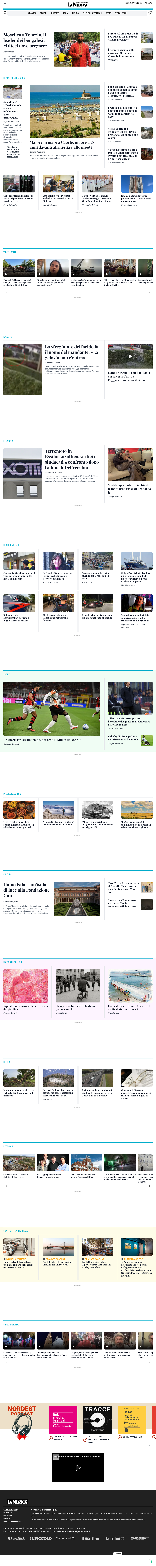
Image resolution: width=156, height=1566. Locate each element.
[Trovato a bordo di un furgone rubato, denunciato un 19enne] (97, 603)
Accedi (150, 3)
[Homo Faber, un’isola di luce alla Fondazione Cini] (77, 899)
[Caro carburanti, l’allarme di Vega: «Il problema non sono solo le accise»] (19, 183)
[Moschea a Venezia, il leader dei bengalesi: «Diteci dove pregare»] (77, 49)
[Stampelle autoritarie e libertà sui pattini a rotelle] (78, 986)
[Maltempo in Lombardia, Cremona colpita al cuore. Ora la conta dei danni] (53, 1341)
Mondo (75, 13)
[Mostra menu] (4, 3)
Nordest (55, 13)
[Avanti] (150, 291)
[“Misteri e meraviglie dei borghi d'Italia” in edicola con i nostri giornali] (97, 810)
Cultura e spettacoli (92, 13)
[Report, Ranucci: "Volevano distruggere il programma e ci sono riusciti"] (120, 1341)
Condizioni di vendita (10, 1511)
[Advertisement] (78, 21)
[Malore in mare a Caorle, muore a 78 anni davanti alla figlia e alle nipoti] (65, 111)
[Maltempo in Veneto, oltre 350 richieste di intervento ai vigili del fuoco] (19, 1078)
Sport (109, 13)
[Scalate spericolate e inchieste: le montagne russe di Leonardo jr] (130, 464)
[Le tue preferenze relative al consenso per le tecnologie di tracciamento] (151, 1561)
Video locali (121, 13)
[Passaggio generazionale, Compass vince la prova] (53, 1162)
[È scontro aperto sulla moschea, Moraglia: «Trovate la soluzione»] (147, 54)
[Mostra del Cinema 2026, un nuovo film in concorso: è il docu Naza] (147, 904)
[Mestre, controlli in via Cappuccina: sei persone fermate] (58, 603)
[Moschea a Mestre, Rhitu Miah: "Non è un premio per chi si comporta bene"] (53, 268)
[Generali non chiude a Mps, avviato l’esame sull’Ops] (86, 1162)
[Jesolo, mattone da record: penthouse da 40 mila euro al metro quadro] (137, 184)
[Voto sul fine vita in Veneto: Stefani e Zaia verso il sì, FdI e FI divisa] (58, 183)
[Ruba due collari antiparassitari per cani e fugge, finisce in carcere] (19, 603)
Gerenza (7, 1515)
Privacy (7, 1518)
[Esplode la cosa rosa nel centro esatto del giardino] (25, 986)
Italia (65, 13)
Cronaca (32, 13)
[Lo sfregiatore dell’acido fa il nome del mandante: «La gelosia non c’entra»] (22, 369)
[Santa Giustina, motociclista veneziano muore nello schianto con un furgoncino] (137, 603)
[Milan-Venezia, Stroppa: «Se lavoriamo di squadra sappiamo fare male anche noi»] (130, 698)
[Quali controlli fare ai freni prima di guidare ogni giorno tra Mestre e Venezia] (19, 1247)
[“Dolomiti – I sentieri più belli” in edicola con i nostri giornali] (58, 810)
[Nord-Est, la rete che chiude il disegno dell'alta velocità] (58, 1247)
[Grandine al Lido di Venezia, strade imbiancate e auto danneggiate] (12, 92)
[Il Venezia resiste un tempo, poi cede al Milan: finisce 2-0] (51, 709)
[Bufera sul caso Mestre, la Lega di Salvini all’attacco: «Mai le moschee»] (147, 37)
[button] (78, 1468)
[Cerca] (5, 13)
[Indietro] (6, 291)
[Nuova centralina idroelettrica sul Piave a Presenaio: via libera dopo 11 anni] (147, 133)
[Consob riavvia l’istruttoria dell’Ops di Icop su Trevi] (19, 1162)
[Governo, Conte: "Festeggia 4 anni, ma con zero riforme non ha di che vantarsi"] (19, 1341)
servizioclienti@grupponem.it (76, 1531)
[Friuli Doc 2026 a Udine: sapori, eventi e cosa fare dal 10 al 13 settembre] (97, 1247)
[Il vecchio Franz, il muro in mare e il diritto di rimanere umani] (130, 986)
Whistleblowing (12, 1521)
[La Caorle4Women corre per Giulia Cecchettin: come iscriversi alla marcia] (58, 561)
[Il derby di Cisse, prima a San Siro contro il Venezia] (147, 740)
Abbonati (143, 3)
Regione (43, 13)
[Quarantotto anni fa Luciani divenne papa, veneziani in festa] (97, 561)
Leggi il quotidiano (132, 3)
